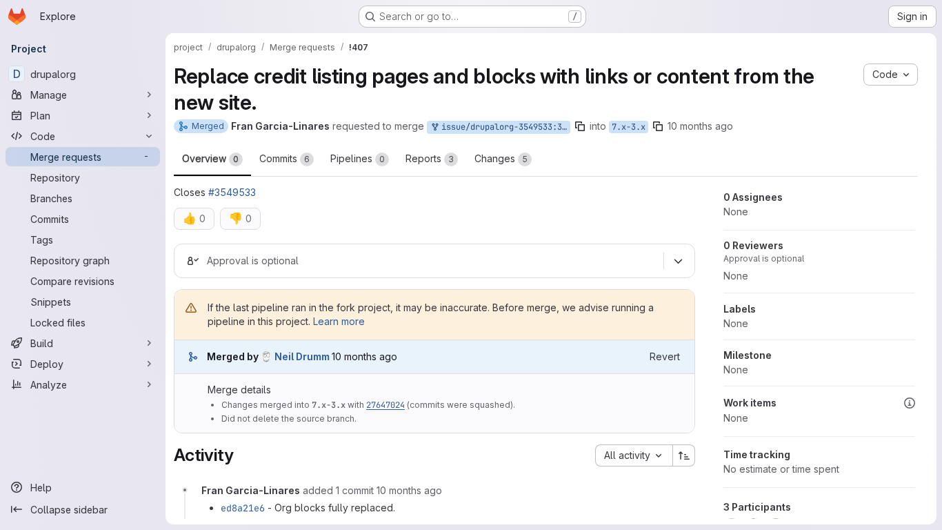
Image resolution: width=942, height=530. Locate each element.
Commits (284, 158)
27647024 (385, 405)
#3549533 (232, 192)
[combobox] (633, 455)
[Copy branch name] (580, 126)
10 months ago (700, 126)
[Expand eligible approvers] (678, 261)
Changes (501, 158)
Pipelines (357, 158)
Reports (429, 158)
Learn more (339, 321)
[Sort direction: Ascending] (684, 455)
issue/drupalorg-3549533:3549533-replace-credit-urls (503, 126)
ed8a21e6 (243, 508)
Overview (210, 158)
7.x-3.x (628, 126)
